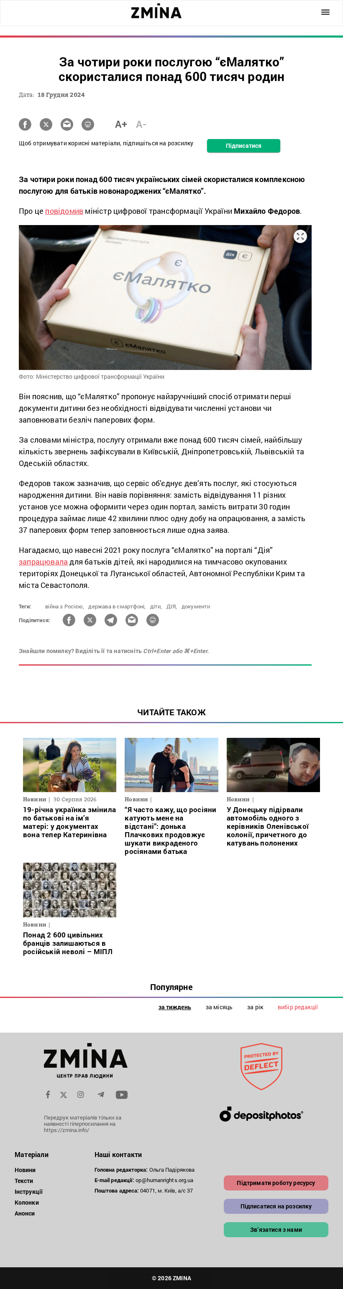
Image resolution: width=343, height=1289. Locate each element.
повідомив (64, 211)
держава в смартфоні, (117, 606)
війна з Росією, (64, 606)
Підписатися (243, 145)
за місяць (219, 1007)
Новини (25, 1170)
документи (196, 606)
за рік (255, 1007)
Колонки (27, 1202)
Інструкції (29, 1191)
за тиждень (175, 1007)
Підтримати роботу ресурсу (276, 1183)
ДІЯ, (171, 606)
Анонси (25, 1213)
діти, (156, 606)
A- (141, 124)
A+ (121, 124)
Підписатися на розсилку (276, 1206)
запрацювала (43, 562)
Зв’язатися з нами (276, 1229)
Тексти (24, 1181)
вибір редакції (298, 1007)
